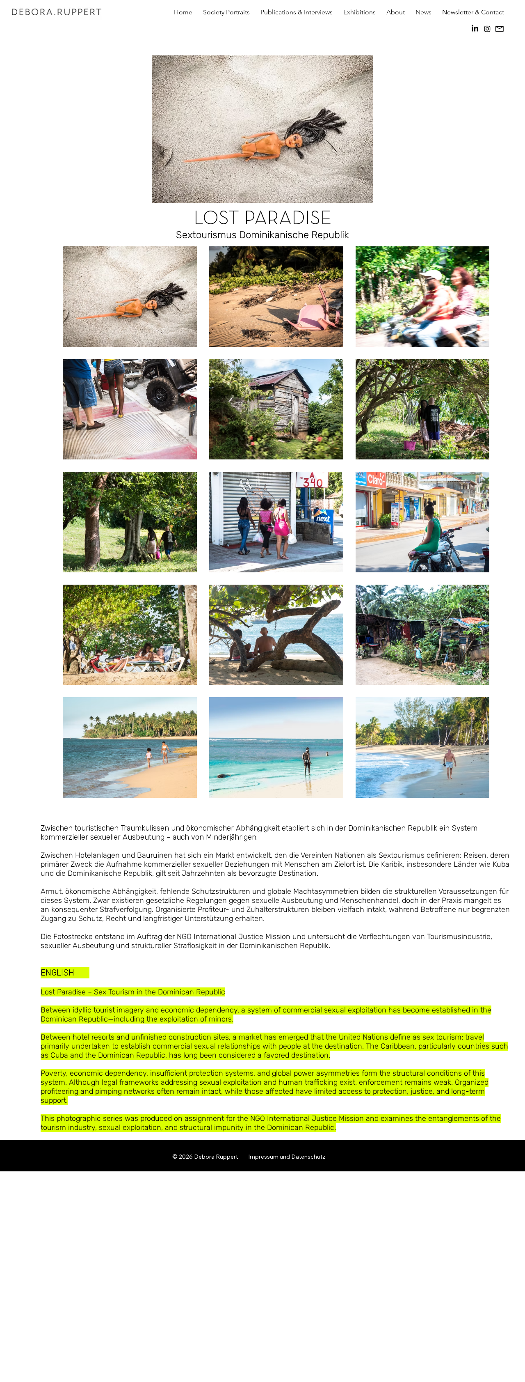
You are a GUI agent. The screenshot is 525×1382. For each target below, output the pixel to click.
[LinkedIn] (475, 29)
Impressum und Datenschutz (286, 1156)
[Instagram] (487, 29)
